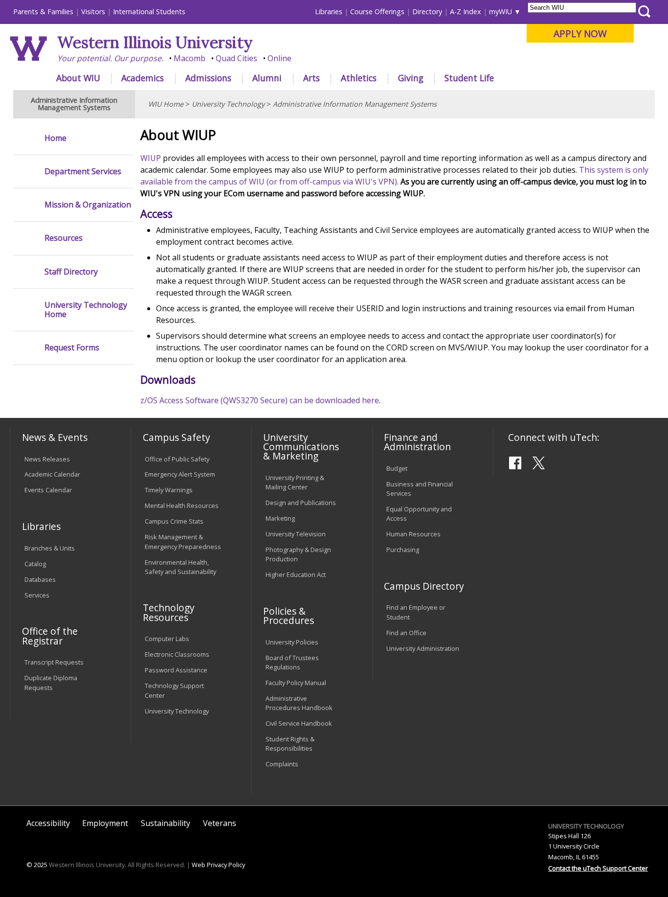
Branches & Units (49, 548)
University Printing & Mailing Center (295, 482)
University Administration (422, 648)
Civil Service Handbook (299, 723)
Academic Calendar (52, 474)
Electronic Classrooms (177, 654)
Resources (64, 238)
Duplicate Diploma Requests (50, 682)
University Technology (228, 104)
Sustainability (165, 823)
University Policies (292, 642)
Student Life (469, 78)
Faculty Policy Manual (296, 682)
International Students (149, 11)
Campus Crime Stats (174, 521)
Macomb (189, 58)
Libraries (328, 11)
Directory (427, 11)
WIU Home (165, 104)
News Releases (47, 459)
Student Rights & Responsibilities (290, 744)
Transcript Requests (54, 662)
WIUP (150, 158)
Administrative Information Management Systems (355, 104)
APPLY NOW (580, 33)
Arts (311, 78)
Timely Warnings (169, 489)
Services (36, 595)
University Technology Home (86, 309)
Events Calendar (48, 489)
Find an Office (406, 632)
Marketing (280, 518)
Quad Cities (236, 58)
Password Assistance (176, 670)
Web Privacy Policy (218, 864)
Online (279, 58)
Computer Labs (167, 638)
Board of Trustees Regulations (292, 662)
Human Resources (413, 533)
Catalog (35, 563)
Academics (142, 78)
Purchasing (402, 549)
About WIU (78, 78)
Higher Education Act (296, 574)
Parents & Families (43, 11)
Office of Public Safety (177, 459)
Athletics (359, 78)
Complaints (282, 763)
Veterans (219, 823)
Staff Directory (71, 271)
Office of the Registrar (50, 635)
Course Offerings (377, 11)
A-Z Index (465, 11)
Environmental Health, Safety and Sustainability (180, 567)
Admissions (208, 78)
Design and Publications (301, 502)
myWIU (500, 11)
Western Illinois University (155, 42)
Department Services (83, 171)
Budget (396, 468)
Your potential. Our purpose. (110, 58)
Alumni (267, 78)
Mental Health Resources (182, 505)
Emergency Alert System (180, 474)
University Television (296, 533)
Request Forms (72, 347)
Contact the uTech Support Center (598, 868)
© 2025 (36, 864)
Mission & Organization (88, 204)
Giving (410, 78)
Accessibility (48, 823)
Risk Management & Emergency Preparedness (183, 541)
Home (56, 138)
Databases (40, 579)
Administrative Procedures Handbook (299, 703)
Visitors (93, 11)
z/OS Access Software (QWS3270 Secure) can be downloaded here (259, 400)
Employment (105, 823)
